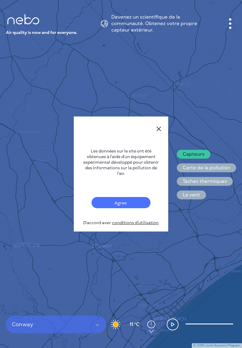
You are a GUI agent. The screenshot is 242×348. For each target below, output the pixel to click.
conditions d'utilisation (135, 223)
